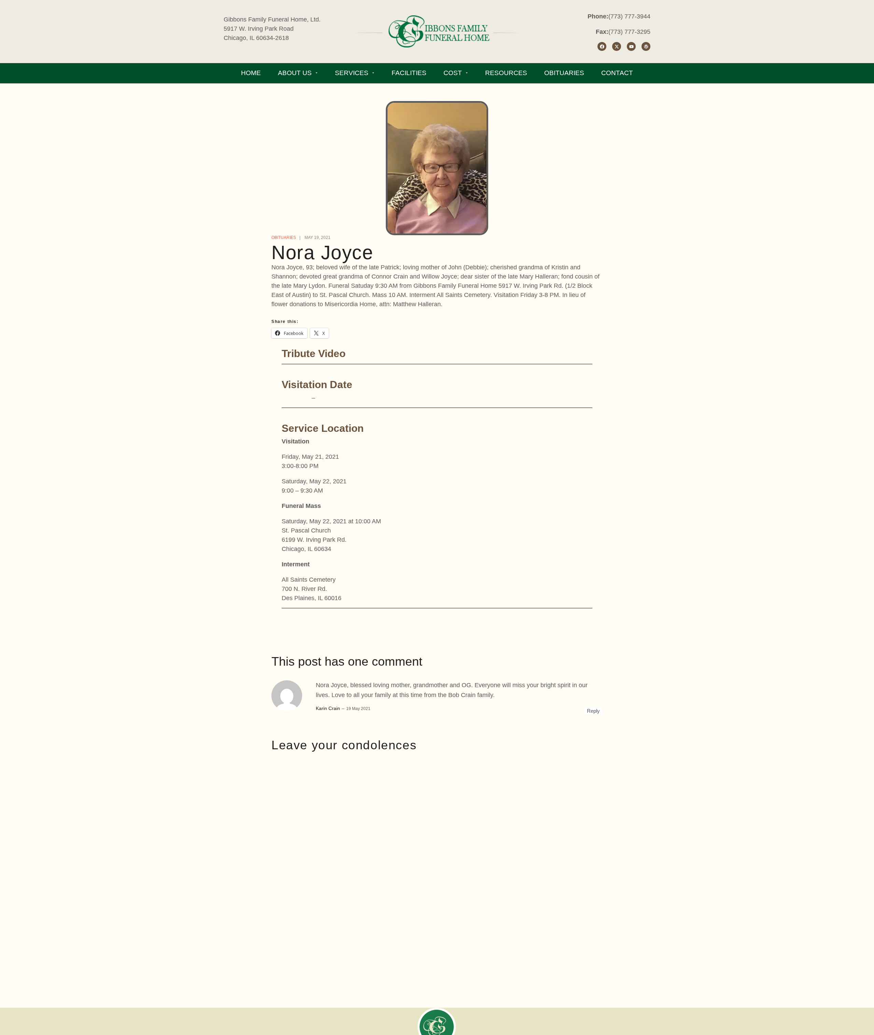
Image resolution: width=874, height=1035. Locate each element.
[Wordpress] (646, 46)
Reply (593, 711)
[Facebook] (601, 46)
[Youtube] (631, 46)
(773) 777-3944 (629, 16)
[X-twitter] (616, 46)
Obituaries (283, 237)
